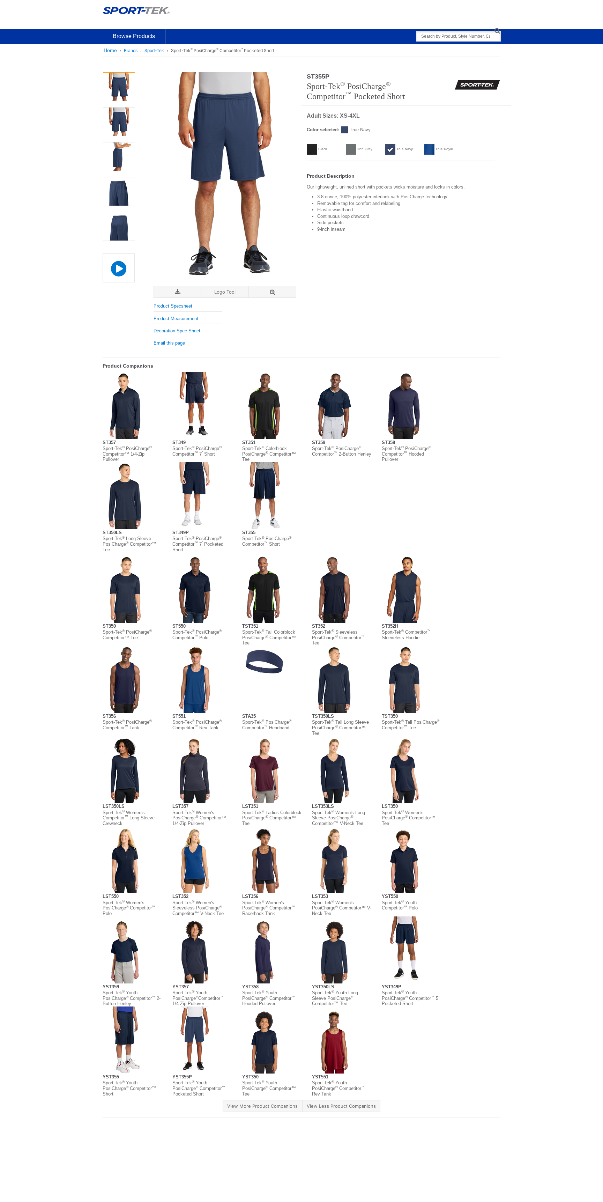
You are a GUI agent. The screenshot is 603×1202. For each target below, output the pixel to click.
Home (110, 50)
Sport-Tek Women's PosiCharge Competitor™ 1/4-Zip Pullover (199, 818)
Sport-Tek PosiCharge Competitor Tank (127, 725)
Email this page (169, 343)
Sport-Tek (154, 50)
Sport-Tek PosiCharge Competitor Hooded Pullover (406, 454)
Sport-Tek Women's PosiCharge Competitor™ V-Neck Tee (341, 908)
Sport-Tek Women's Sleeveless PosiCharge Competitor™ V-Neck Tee (198, 908)
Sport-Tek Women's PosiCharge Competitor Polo (129, 908)
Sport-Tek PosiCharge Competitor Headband (266, 725)
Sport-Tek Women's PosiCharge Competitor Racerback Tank (268, 908)
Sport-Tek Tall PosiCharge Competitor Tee (410, 725)
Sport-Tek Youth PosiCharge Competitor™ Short (129, 1088)
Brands (130, 50)
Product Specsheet (173, 306)
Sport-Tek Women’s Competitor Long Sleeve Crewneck (129, 818)
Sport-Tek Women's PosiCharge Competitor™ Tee (409, 818)
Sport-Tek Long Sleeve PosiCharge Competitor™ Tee (129, 544)
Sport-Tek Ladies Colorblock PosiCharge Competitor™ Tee (272, 818)
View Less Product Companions (341, 1106)
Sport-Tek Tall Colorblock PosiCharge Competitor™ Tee (269, 637)
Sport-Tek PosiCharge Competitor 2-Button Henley (341, 451)
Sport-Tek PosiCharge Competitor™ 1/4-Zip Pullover (127, 454)
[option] (119, 87)
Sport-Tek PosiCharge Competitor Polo (197, 634)
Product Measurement (176, 318)
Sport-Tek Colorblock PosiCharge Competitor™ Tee (269, 454)
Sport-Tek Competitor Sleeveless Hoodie (406, 634)
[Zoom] (272, 292)
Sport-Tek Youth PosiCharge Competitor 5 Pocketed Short (410, 998)
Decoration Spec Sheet (177, 330)
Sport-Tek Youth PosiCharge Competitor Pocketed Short (198, 1088)
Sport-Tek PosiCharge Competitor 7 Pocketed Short (197, 544)
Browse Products (134, 36)
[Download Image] (177, 292)
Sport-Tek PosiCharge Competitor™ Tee (127, 634)
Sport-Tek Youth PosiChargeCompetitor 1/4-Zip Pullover (198, 998)
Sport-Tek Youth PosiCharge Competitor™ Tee (269, 1088)
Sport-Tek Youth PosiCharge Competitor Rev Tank (338, 1088)
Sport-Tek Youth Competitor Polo (400, 905)
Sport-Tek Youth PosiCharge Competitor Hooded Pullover (268, 998)
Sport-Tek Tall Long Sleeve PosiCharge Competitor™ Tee (340, 728)
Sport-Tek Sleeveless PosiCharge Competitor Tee (338, 637)
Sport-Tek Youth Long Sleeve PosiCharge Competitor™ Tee (335, 998)
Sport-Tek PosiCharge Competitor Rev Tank (197, 725)
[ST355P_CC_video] (118, 267)
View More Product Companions (262, 1106)
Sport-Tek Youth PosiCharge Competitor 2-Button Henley (132, 998)
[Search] (497, 30)
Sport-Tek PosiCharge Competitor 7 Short (197, 451)
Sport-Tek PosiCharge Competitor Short (266, 541)
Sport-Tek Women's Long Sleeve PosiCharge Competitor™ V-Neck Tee (338, 818)
